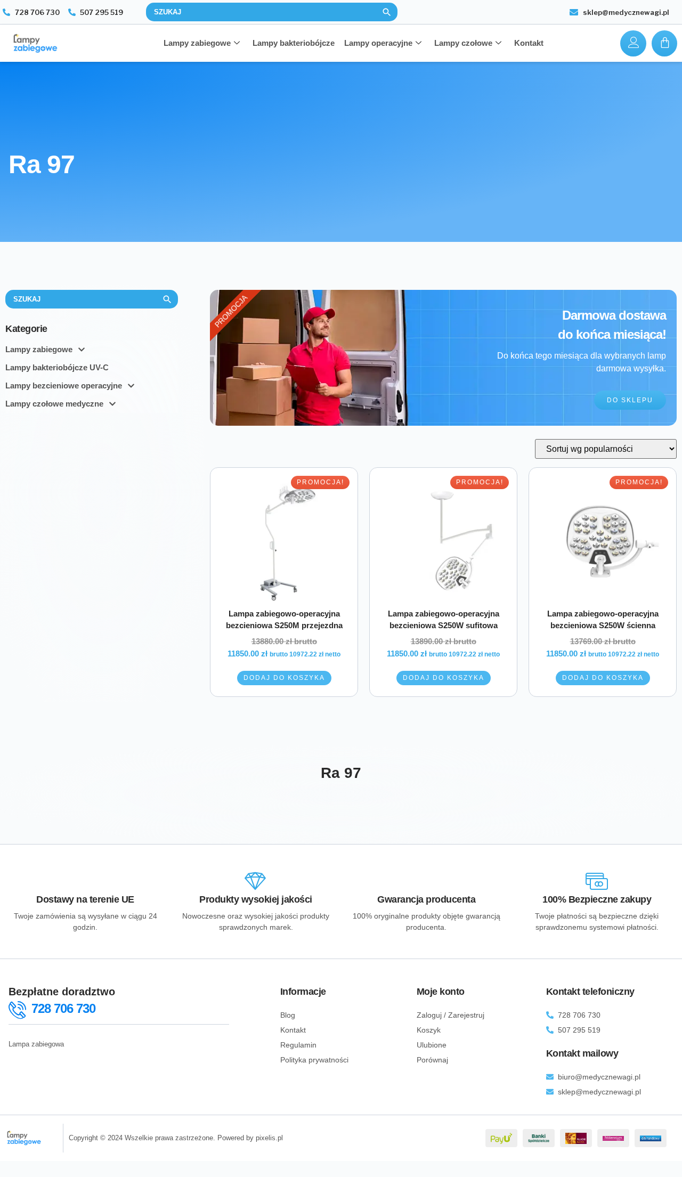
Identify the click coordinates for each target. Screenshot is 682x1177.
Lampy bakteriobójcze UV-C (57, 367)
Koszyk (429, 1030)
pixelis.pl (269, 1138)
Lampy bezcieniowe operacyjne (63, 385)
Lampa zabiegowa (36, 1044)
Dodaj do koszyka (284, 677)
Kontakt (528, 42)
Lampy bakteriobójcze (294, 42)
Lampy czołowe (463, 42)
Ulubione (431, 1045)
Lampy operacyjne (378, 42)
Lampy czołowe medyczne (54, 403)
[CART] (664, 43)
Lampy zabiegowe (197, 42)
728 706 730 (63, 1008)
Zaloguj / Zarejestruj (450, 1015)
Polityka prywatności (314, 1060)
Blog (287, 1015)
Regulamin (298, 1045)
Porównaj (432, 1060)
